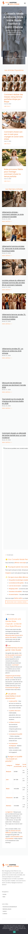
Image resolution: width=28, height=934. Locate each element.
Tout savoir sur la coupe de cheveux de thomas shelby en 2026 (13, 401)
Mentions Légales (7, 908)
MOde (14, 57)
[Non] (26, 929)
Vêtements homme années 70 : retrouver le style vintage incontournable (13, 248)
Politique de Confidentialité (10, 906)
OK (14, 932)
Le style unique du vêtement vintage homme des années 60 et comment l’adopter (13, 282)
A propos (5, 913)
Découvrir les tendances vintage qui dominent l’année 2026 (14, 385)
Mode (4, 76)
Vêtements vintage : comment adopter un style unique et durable (13, 214)
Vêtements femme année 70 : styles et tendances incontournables (14, 316)
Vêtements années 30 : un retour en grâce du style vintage (12, 351)
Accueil (4, 894)
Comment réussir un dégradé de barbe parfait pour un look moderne (14, 435)
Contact (5, 911)
